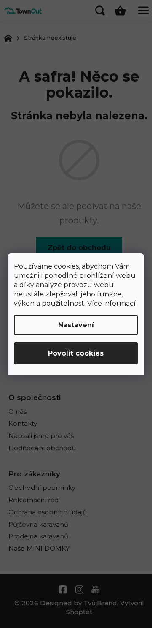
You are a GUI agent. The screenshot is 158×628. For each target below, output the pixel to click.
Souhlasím (76, 353)
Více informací (111, 303)
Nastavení (76, 325)
